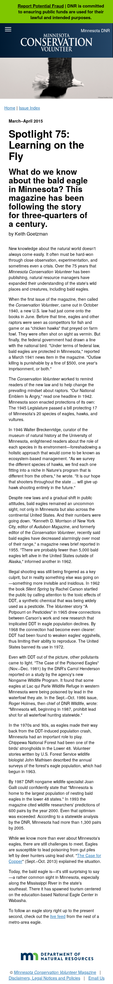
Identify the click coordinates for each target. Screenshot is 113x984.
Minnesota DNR (95, 30)
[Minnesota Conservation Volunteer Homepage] (56, 42)
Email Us (96, 978)
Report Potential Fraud (41, 6)
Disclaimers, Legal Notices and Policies (44, 978)
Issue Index (29, 108)
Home (9, 108)
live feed (57, 916)
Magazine (55, 972)
